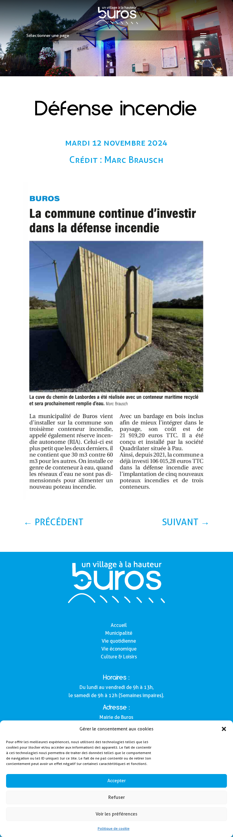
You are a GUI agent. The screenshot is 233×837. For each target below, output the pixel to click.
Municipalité (118, 633)
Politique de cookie (114, 828)
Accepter (116, 780)
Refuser (116, 797)
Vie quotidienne (119, 641)
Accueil (119, 625)
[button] (224, 729)
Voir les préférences (116, 814)
